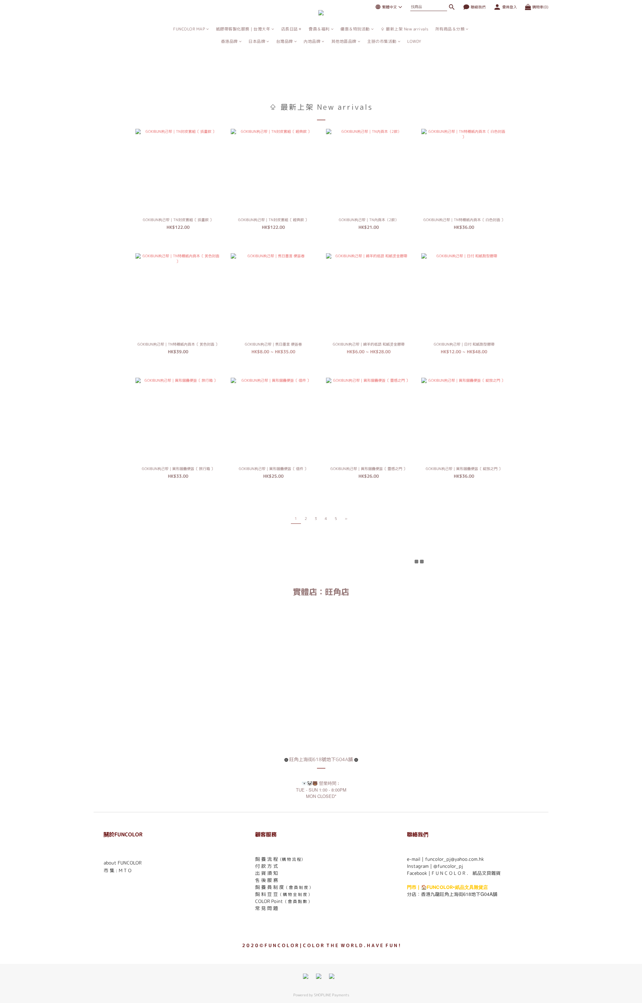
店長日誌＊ (291, 29)
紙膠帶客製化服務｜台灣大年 (243, 29)
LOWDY (414, 41)
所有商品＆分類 (450, 29)
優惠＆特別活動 (355, 29)
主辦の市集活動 (382, 41)
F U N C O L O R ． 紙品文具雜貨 (466, 873)
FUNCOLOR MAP (189, 29)
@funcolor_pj (448, 866)
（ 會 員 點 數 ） (297, 901)
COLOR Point (269, 901)
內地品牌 (312, 41)
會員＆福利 (319, 29)
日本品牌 (256, 41)
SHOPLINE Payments (331, 995)
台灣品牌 (284, 41)
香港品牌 (229, 41)
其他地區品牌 (343, 41)
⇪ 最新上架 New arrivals (405, 29)
